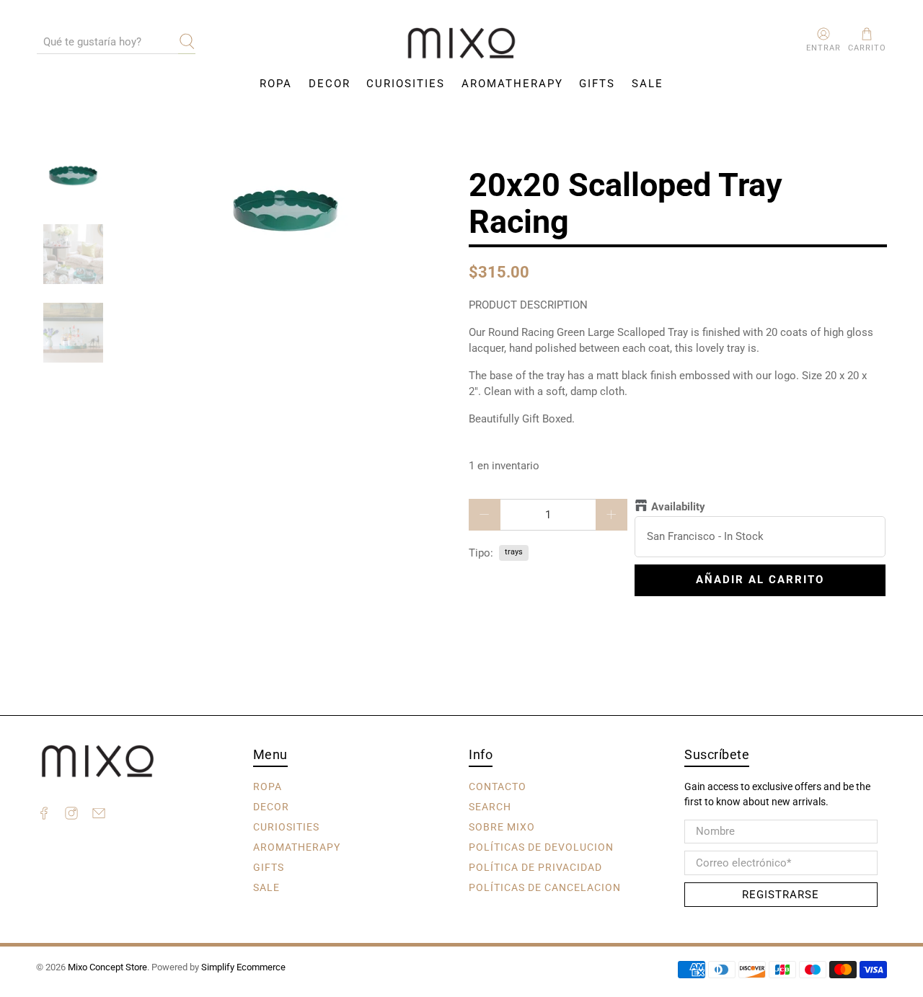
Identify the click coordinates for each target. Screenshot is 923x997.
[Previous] (140, 210)
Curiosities (405, 83)
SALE (647, 83)
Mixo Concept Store (107, 967)
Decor (329, 83)
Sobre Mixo (502, 827)
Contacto (497, 786)
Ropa (276, 83)
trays (514, 552)
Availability (678, 506)
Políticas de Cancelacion (545, 887)
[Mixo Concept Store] (461, 43)
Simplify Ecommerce (243, 967)
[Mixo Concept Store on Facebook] (43, 815)
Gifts (597, 83)
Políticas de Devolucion (541, 847)
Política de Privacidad (535, 867)
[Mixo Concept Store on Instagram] (71, 815)
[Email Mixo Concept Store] (98, 815)
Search (490, 806)
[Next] (431, 210)
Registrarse (780, 894)
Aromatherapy (512, 83)
